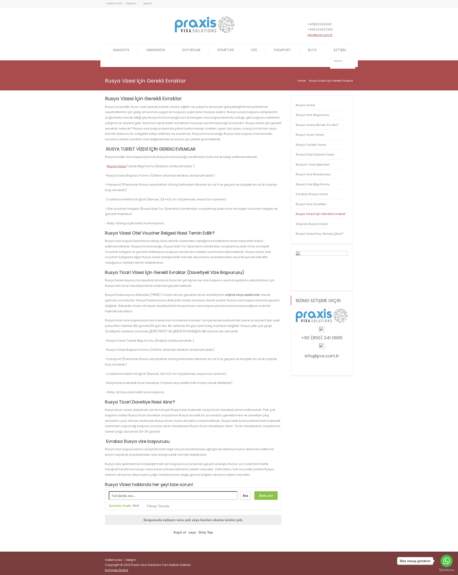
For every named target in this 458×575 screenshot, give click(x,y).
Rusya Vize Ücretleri (311, 204)
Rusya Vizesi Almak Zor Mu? (317, 125)
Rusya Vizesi (116, 166)
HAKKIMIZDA (155, 49)
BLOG (312, 49)
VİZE (254, 49)
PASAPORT (282, 49)
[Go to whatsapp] (447, 561)
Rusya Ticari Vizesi (310, 134)
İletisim (131, 3)
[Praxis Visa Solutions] (204, 31)
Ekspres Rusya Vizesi (312, 224)
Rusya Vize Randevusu (313, 174)
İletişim (131, 560)
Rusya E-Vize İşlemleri (313, 164)
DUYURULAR (191, 49)
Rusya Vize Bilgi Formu (313, 184)
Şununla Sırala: (124, 505)
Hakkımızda (114, 3)
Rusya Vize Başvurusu (312, 115)
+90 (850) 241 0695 (322, 338)
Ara (245, 495)
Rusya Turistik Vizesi (311, 144)
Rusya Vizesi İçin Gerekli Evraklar (321, 214)
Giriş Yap (205, 532)
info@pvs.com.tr (320, 35)
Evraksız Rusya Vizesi (312, 194)
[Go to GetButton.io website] (446, 570)
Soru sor (266, 495)
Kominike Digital (116, 570)
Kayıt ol (180, 532)
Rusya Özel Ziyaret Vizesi (315, 154)
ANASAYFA (121, 49)
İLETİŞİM (340, 49)
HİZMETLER (225, 49)
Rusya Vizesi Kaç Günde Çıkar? (320, 233)
